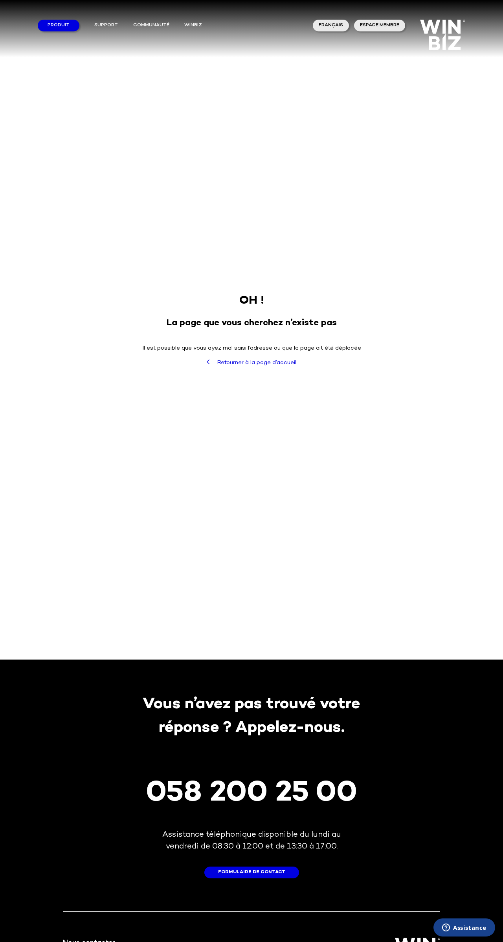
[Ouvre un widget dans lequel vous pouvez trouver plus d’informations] (464, 928)
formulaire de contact (251, 872)
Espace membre (379, 25)
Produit (59, 25)
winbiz (193, 25)
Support (106, 25)
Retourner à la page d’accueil (255, 362)
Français (331, 25)
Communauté (151, 25)
